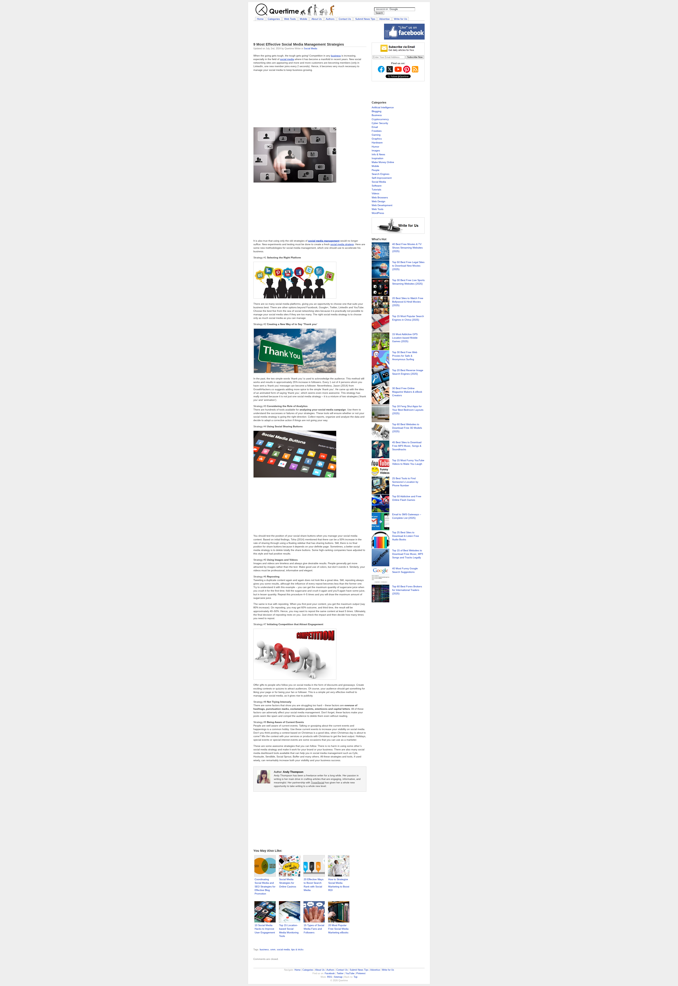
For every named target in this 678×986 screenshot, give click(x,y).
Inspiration (377, 158)
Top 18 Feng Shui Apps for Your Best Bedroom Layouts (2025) (407, 410)
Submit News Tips (365, 18)
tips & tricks (297, 949)
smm (272, 949)
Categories (274, 18)
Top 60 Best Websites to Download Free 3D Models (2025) (407, 428)
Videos (375, 193)
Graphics (377, 138)
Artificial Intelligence (383, 107)
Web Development (382, 205)
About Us (316, 18)
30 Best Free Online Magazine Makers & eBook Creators (407, 392)
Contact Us (345, 18)
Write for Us (400, 18)
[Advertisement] (317, 32)
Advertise (384, 18)
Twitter (340, 973)
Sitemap (338, 977)
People (375, 170)
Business (377, 115)
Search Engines (380, 174)
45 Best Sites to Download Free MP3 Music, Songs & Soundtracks (406, 446)
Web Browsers (380, 197)
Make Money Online (383, 162)
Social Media (310, 48)
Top (355, 977)
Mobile (303, 18)
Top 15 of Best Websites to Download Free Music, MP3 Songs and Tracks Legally (407, 554)
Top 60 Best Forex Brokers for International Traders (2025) (407, 590)
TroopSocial (317, 782)
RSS (329, 977)
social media (287, 59)
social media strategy (342, 244)
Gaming (376, 134)
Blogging (376, 111)
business (336, 55)
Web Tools (290, 18)
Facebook (330, 973)
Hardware (377, 142)
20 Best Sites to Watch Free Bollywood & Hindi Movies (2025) (407, 302)
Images (376, 150)
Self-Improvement (382, 177)
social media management (324, 240)
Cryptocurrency (380, 119)
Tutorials (376, 189)
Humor (375, 146)
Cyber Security (380, 123)
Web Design (378, 201)
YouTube (349, 973)
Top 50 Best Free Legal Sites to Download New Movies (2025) (408, 266)
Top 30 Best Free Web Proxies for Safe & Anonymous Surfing (404, 356)
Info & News (378, 154)
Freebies (377, 130)
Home (260, 18)
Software (377, 185)
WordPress (378, 213)
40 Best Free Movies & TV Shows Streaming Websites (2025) (407, 248)
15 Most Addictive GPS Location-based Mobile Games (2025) (405, 338)
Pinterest (360, 973)
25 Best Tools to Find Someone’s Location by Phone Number (405, 482)
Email (375, 127)
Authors (330, 18)
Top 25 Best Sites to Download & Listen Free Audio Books (405, 536)
